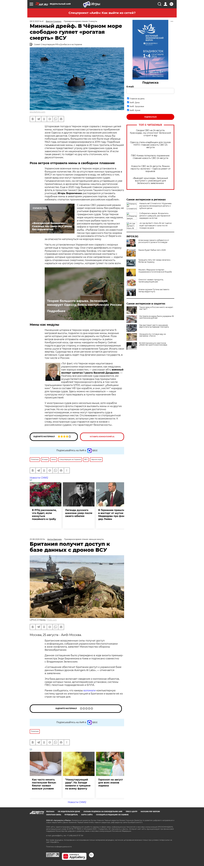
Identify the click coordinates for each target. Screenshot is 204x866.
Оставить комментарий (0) (102, 437)
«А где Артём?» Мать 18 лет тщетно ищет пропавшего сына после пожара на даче (155, 225)
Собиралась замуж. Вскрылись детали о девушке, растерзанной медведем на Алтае (154, 215)
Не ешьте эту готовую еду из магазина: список (152, 335)
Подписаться (150, 117)
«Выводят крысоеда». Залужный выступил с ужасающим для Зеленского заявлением (150, 181)
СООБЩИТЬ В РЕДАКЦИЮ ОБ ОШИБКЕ (112, 815)
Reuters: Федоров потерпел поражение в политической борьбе (155, 271)
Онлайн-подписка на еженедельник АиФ (102, 812)
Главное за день (137, 98)
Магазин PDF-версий (150, 812)
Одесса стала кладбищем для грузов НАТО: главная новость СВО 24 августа (150, 145)
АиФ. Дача (134, 102)
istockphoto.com (37, 112)
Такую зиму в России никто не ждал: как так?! (156, 308)
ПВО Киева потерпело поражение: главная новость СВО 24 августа (150, 156)
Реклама (50, 812)
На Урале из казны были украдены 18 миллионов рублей (156, 317)
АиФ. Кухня (135, 110)
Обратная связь (53, 815)
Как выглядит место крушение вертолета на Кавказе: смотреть (154, 326)
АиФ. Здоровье (137, 106)
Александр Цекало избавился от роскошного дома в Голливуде (153, 241)
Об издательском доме (69, 812)
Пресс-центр (131, 812)
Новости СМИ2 (39, 477)
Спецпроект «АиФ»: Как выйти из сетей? (102, 13)
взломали (89, 690)
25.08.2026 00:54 (37, 539)
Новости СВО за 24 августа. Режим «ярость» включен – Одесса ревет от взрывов (150, 169)
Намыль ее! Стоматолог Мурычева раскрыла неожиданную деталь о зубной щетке (155, 205)
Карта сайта (87, 815)
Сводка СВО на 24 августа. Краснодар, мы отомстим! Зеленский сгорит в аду (150, 133)
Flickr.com (52, 620)
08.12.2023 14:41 (36, 21)
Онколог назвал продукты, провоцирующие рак (151, 281)
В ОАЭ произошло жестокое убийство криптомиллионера (153, 344)
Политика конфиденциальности (59, 847)
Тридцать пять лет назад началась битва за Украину (154, 261)
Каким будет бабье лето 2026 (152, 250)
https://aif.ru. (54, 842)
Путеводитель (71, 815)
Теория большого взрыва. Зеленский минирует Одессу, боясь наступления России (84, 303)
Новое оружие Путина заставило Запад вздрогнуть (153, 290)
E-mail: (130, 86)
